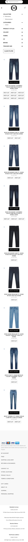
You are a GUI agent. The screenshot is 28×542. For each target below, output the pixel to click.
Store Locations (6, 471)
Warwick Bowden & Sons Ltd (15, 520)
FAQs (2, 456)
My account (5, 453)
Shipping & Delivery (7, 460)
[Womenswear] (3, 19)
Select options (14, 82)
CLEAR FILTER (8, 51)
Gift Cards (4, 483)
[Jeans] (3, 24)
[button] (4, 59)
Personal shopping (7, 493)
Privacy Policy (6, 475)
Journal (3, 490)
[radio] (6, 93)
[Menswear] (3, 16)
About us (4, 487)
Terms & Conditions (7, 478)
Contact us (5, 468)
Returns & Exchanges (8, 463)
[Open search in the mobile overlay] (14, 2)
